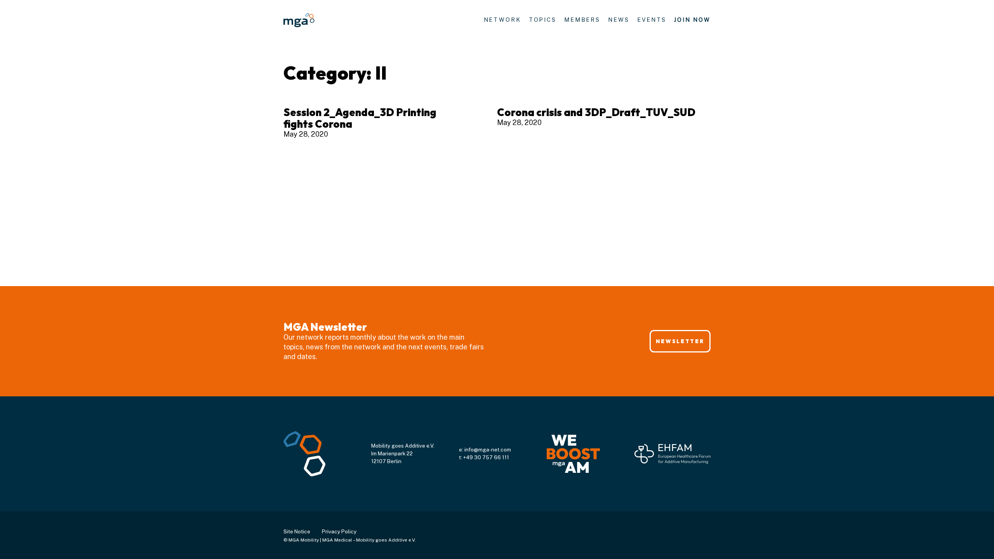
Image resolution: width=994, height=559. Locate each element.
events (651, 19)
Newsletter (680, 341)
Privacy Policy (339, 531)
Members (582, 19)
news (618, 19)
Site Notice (296, 531)
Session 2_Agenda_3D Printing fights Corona (359, 118)
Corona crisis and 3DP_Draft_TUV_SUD (596, 112)
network (502, 19)
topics (542, 19)
